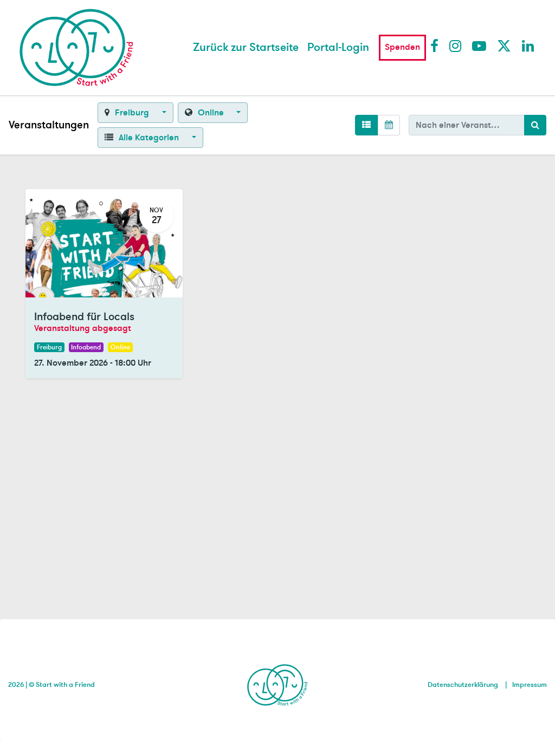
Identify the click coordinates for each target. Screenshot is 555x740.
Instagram (456, 45)
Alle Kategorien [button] (149, 138)
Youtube (478, 45)
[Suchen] (535, 125)
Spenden (402, 47)
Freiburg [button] (132, 113)
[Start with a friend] (277, 683)
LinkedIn (528, 45)
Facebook (437, 45)
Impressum (529, 685)
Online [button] (211, 113)
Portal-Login (338, 47)
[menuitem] (246, 48)
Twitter (503, 45)
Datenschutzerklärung (463, 685)
